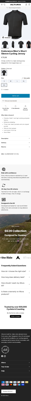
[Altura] (15, 4)
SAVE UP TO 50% (22, 1)
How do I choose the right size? (13, 271)
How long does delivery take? (12, 277)
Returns (3, 147)
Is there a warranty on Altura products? (12, 293)
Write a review (15, 316)
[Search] (5, 4)
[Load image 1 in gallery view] (15, 24)
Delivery (3, 142)
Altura (6, 395)
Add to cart (15, 96)
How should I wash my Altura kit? (12, 284)
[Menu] (1, 4)
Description (4, 138)
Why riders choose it (7, 115)
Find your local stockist (11, 100)
